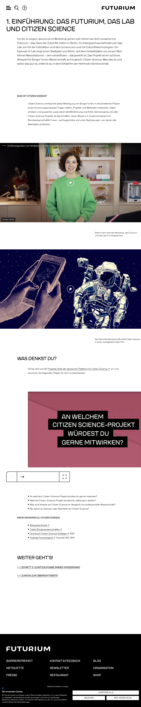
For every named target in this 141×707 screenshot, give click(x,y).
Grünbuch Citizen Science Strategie (48, 533)
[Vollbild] (64, 477)
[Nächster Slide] (22, 477)
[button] (8, 8)
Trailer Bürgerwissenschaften (45, 529)
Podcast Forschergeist (41, 538)
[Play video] (70, 182)
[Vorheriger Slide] (11, 477)
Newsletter (59, 668)
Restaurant (59, 675)
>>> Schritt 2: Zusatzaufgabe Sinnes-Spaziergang (48, 567)
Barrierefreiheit (19, 660)
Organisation (103, 668)
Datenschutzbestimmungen (57, 686)
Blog (97, 660)
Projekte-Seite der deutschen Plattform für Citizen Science (78, 369)
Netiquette (15, 668)
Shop (97, 675)
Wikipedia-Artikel (38, 525)
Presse (11, 675)
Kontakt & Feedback (65, 660)
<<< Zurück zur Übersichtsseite (37, 575)
